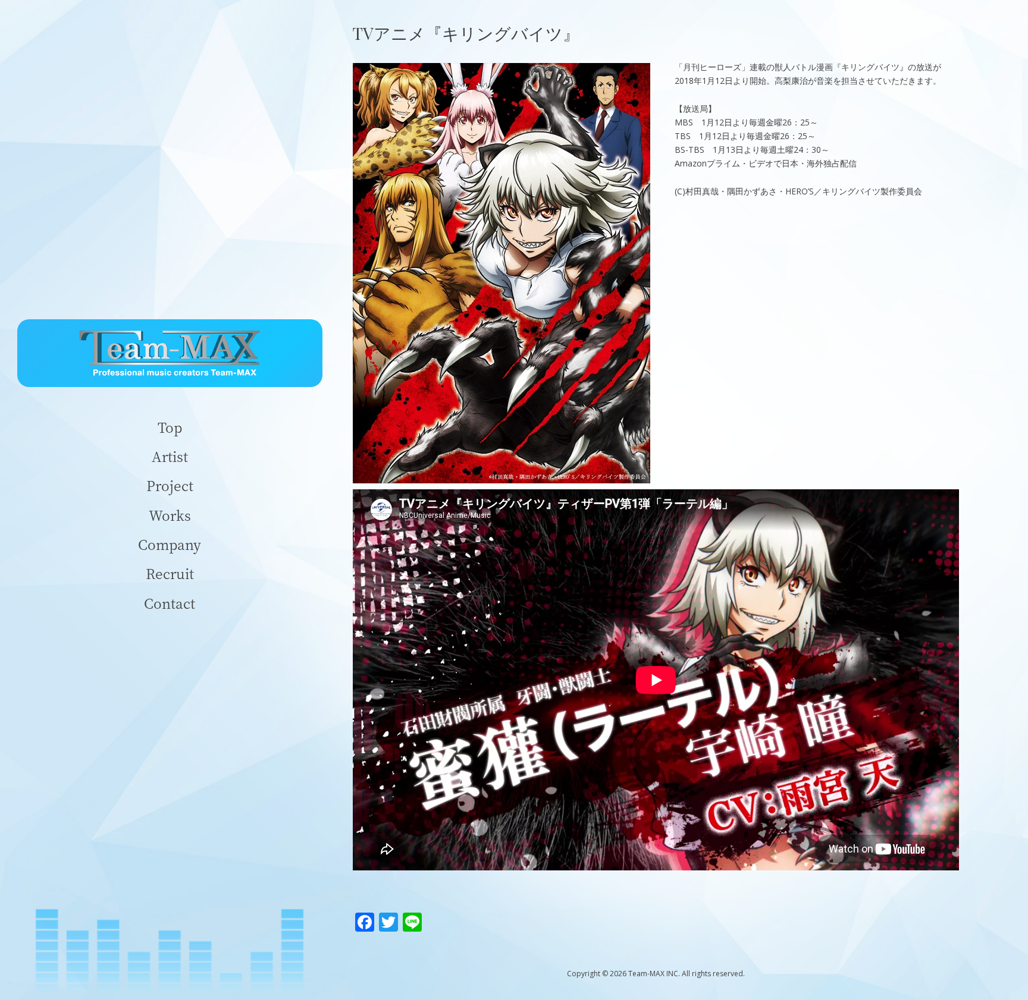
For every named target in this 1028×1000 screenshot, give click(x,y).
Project (169, 485)
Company (169, 544)
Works (170, 515)
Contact (169, 603)
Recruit (170, 573)
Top (170, 427)
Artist (170, 456)
